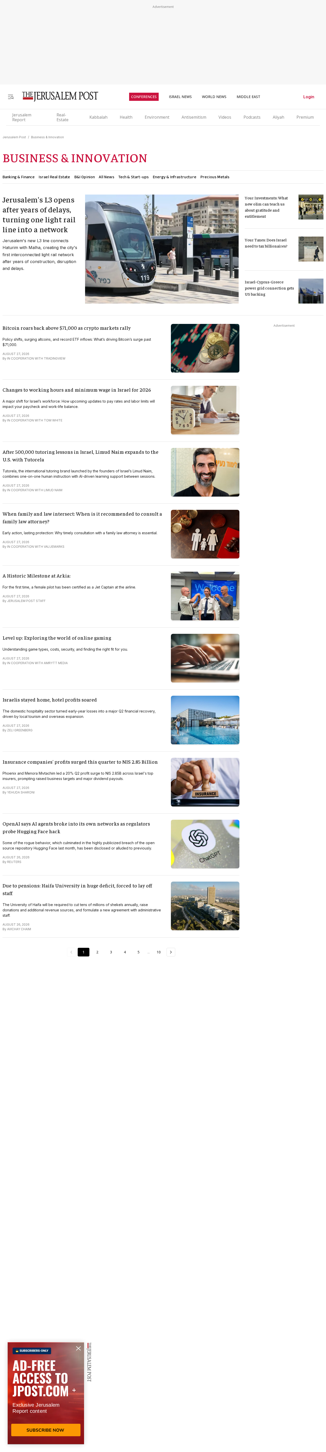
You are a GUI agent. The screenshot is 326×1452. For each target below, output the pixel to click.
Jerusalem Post (14, 137)
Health (126, 117)
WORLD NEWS (214, 97)
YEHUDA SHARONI (21, 792)
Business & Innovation (47, 137)
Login (308, 96)
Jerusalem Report (21, 117)
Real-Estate (63, 117)
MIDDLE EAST (248, 97)
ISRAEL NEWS (180, 97)
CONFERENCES (144, 97)
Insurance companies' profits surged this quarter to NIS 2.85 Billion (80, 761)
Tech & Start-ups (133, 177)
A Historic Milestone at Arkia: (37, 575)
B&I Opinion (84, 177)
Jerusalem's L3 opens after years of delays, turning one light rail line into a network (39, 214)
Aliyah (278, 117)
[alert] (46, 1393)
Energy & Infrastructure (174, 177)
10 (159, 952)
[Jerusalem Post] (56, 96)
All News (106, 177)
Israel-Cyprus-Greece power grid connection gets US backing (270, 287)
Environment (157, 117)
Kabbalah (98, 117)
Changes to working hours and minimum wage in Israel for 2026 (77, 389)
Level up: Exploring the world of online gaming (57, 637)
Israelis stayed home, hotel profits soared (50, 699)
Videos (225, 117)
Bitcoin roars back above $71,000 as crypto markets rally (67, 327)
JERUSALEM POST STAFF (26, 601)
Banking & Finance (19, 177)
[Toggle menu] (10, 96)
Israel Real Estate (54, 177)
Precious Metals (214, 177)
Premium (305, 117)
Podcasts (252, 117)
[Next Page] (171, 952)
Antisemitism (194, 117)
